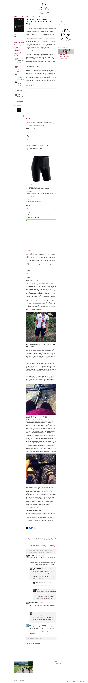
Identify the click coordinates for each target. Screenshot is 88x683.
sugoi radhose (28, 539)
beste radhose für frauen (35, 537)
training (15, 55)
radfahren (45, 537)
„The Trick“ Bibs (28, 250)
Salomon (15, 52)
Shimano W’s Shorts (29, 118)
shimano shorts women (46, 538)
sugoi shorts (34, 539)
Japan (19, 44)
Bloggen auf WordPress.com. (19, 680)
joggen (15, 45)
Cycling (32, 16)
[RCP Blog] (44, 9)
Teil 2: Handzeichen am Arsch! (63, 56)
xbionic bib (51, 539)
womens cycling (42, 539)
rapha (19, 49)
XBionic (47, 539)
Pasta (27, 16)
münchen (19, 47)
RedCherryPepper (37, 568)
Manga (15, 47)
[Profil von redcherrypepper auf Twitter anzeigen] (15, 36)
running (20, 50)
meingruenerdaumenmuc (34, 602)
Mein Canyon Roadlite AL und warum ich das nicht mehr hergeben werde (20, 98)
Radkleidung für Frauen (18, 27)
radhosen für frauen (50, 537)
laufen (19, 45)
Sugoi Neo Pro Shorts (29, 184)
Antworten (48, 555)
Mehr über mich (59, 664)
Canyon (19, 42)
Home (57, 661)
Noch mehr (38, 16)
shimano (27, 538)
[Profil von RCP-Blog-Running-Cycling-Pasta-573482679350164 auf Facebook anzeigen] (14, 36)
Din (30, 624)
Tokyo (20, 52)
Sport (17, 52)
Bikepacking (17, 24)
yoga (17, 55)
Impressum (58, 663)
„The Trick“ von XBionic (42, 490)
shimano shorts (39, 538)
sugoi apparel (53, 538)
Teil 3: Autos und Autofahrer (63, 58)
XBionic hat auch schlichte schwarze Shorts (46, 503)
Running (22, 16)
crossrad (22, 42)
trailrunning (16, 53)
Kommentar (51, 653)
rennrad (16, 50)
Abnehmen (16, 42)
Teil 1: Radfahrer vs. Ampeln (63, 54)
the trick (37, 539)
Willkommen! (16, 16)
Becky (35, 26)
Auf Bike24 (28, 132)
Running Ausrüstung (18, 19)
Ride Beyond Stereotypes (17, 30)
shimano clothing (33, 538)
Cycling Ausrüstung (18, 21)
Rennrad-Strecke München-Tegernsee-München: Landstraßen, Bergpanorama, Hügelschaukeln (20, 87)
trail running (21, 53)
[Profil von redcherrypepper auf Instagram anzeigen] (17, 36)
